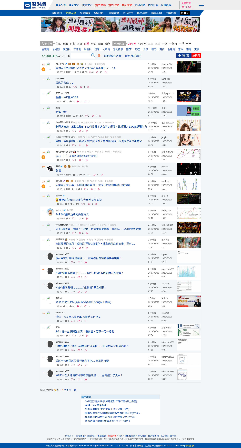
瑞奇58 (59, 195)
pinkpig (59, 210)
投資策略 (116, 137)
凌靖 (58, 107)
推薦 (86, 44)
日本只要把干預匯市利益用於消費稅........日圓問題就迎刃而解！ (92, 346)
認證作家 (91, 435)
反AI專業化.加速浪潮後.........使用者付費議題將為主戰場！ (89, 258)
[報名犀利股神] (120, 24)
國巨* (73, 224)
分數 (93, 44)
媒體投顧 (166, 5)
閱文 (100, 44)
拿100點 (186, 7)
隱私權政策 (130, 435)
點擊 (65, 44)
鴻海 (91, 239)
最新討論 (61, 5)
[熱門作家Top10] (78, 63)
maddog (165, 181)
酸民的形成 (62, 83)
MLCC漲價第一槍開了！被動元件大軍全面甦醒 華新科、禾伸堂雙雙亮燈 (98, 229)
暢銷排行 (99, 13)
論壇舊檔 (80, 435)
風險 (94, 180)
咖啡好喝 (60, 63)
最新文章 (74, 5)
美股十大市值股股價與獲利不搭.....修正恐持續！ (83, 361)
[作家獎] (69, 63)
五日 (157, 44)
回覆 (79, 44)
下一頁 (72, 390)
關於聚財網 (153, 435)
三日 (150, 44)
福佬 (58, 166)
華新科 (83, 224)
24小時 (132, 44)
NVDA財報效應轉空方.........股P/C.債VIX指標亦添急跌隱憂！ (90, 273)
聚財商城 (71, 13)
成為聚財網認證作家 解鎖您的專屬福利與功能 (110, 416)
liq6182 (164, 254)
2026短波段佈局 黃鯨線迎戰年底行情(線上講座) (83, 302)
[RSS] (99, 56)
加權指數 (101, 63)
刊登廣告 (112, 435)
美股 (79, 180)
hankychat (166, 210)
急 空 (58, 170)
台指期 (90, 63)
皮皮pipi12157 (62, 93)
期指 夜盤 (61, 112)
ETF (95, 137)
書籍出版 (101, 435)
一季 (181, 44)
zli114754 (166, 283)
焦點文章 (87, 5)
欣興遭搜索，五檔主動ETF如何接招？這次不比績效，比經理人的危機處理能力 (101, 126)
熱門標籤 (100, 5)
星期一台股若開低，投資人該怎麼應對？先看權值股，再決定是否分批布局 (99, 141)
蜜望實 (113, 224)
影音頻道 (142, 13)
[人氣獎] (73, 63)
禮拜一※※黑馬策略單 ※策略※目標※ (78, 317)
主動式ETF (88, 122)
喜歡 (72, 44)
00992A (110, 122)
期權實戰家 (166, 327)
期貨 (91, 151)
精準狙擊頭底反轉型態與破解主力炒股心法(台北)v (112, 413)
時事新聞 (156, 13)
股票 (86, 180)
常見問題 (142, 435)
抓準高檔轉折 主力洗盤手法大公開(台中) (107, 409)
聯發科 (110, 239)
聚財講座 (85, 13)
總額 (107, 44)
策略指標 (171, 13)
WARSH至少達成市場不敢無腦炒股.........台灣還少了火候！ (89, 375)
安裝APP (69, 435)
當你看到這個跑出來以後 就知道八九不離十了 (82, 68)
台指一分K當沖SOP (67, 97)
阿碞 (58, 327)
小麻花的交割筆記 (64, 122)
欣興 (77, 122)
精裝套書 (114, 13)
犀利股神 (140, 5)
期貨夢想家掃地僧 (64, 151)
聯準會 (110, 180)
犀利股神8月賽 (112, 56)
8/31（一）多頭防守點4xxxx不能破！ (77, 156)
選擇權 (100, 151)
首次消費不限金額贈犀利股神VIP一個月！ (108, 420)
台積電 (78, 137)
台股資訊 (56, 13)
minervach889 (62, 253)
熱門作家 (113, 5)
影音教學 (128, 13)
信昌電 (103, 224)
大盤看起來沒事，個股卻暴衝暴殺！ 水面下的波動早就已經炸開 (93, 185)
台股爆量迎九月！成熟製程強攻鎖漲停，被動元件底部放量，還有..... (95, 243)
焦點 (58, 44)
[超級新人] (74, 151)
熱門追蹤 (153, 5)
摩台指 (77, 166)
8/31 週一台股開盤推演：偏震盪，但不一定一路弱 (85, 331)
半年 (188, 44)
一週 (164, 44)
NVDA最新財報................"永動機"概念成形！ (81, 287)
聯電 (73, 239)
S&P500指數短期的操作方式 (72, 214)
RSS (121, 435)
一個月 (173, 44)
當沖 (109, 151)
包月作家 (126, 5)
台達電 (82, 239)
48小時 (142, 44)
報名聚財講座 (133, 56)
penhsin (165, 166)
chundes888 (166, 64)
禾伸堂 (93, 224)
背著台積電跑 (62, 224)
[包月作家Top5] (81, 63)
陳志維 (59, 180)
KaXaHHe (60, 78)
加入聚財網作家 (168, 435)
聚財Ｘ (185, 13)
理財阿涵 (60, 239)
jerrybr (164, 137)
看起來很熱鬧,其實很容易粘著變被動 (80, 200)
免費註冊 (186, 3)
